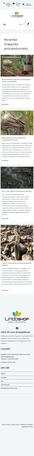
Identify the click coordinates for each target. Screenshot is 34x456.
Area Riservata (5, 385)
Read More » (5, 104)
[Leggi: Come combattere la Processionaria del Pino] (17, 242)
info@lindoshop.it (9, 357)
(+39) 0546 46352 (12, 359)
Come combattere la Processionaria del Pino (16, 264)
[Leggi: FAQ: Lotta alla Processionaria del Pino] (17, 178)
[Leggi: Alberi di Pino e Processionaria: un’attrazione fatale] (17, 123)
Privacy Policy (6, 424)
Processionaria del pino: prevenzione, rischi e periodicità (16, 80)
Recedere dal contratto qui (9, 388)
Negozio (3, 373)
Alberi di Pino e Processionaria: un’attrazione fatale (14, 139)
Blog (2, 381)
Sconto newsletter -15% (8, 5)
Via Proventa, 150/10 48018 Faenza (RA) (18, 354)
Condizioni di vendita (26, 424)
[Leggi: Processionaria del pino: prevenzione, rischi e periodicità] (17, 66)
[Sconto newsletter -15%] (4, 3)
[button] (4, 24)
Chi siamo (4, 377)
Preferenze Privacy (27, 427)
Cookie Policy (15, 424)
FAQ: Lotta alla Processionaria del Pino (17, 191)
